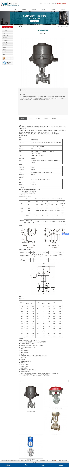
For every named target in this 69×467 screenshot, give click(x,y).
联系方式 (63, 9)
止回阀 (4, 54)
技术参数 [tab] (23, 118)
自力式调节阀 (5, 35)
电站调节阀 (5, 42)
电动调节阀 (5, 30)
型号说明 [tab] (38, 118)
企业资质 (53, 9)
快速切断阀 (66, 26)
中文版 (40, 3)
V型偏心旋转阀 (5, 40)
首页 (62, 26)
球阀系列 (4, 47)
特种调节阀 (5, 44)
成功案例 (43, 9)
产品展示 (26, 465)
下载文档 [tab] (54, 118)
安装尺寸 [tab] (30, 118)
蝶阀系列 (4, 49)
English (44, 3)
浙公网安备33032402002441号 (62, 460)
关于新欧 (14, 9)
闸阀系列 (4, 51)
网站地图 (34, 462)
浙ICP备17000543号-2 (50, 460)
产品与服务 (34, 9)
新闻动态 (24, 9)
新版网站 (48, 3)
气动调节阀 (5, 33)
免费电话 (43, 465)
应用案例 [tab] (46, 118)
